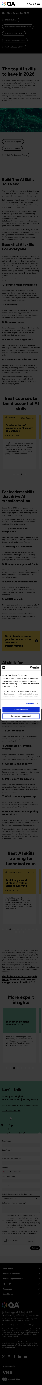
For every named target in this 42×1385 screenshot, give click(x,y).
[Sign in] (35, 3)
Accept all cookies (21, 710)
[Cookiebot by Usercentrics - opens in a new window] (30, 667)
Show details (30, 703)
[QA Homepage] (8, 4)
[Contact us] (31, 3)
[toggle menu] (38, 4)
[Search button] (27, 3)
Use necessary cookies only (21, 716)
